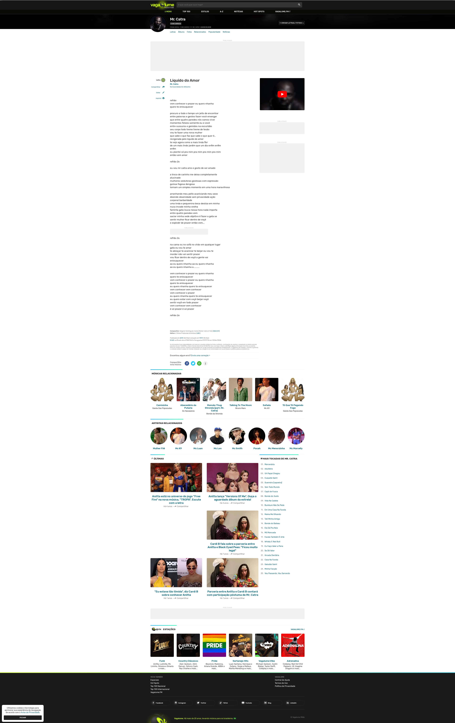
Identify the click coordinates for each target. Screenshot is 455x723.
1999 (201, 338)
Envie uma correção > (200, 355)
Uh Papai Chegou (272, 473)
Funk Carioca (176, 23)
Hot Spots (259, 11)
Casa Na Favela (271, 560)
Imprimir (159, 98)
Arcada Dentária (272, 555)
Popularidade (214, 32)
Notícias (238, 11)
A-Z (221, 11)
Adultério (269, 469)
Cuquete (271, 478)
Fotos (189, 32)
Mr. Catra (177, 19)
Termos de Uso (281, 683)
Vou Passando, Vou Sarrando (277, 573)
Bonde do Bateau (272, 523)
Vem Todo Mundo (272, 487)
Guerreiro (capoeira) (273, 482)
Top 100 (186, 11)
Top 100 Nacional (157, 686)
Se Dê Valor (270, 550)
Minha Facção (271, 569)
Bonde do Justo (272, 496)
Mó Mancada (270, 532)
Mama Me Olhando (273, 514)
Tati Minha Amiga (272, 519)
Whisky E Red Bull (272, 542)
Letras (173, 32)
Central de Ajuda (282, 680)
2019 (181, 338)
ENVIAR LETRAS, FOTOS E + (292, 23)
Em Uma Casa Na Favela (275, 510)
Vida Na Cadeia (271, 501)
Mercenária (270, 464)
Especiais (154, 680)
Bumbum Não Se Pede (274, 505)
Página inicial (174, 27)
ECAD (172, 340)
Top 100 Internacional (159, 689)
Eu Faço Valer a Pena (274, 546)
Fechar (23, 718)
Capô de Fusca (271, 491)
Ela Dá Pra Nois (271, 528)
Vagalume (162, 4)
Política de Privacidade (285, 686)
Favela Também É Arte (274, 537)
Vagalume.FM (282, 11)
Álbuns (181, 32)
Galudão (271, 564)
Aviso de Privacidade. (30, 712)
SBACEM (216, 331)
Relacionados (200, 32)
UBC (198, 333)
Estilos (205, 11)
